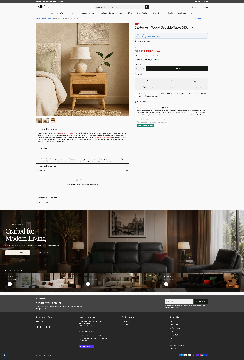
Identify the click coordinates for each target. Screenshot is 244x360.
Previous (198, 18)
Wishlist (125, 325)
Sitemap (172, 342)
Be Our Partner (175, 328)
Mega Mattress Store (177, 345)
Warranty (200, 87)
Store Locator (174, 325)
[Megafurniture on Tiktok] (204, 2)
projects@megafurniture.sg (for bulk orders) (95, 339)
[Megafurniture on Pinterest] (199, 2)
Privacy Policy (174, 335)
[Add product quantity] (143, 68)
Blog (171, 332)
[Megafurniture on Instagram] (201, 2)
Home (38, 18)
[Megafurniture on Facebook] (196, 2)
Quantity (138, 64)
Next (205, 18)
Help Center (126, 321)
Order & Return (142, 101)
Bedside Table (46, 18)
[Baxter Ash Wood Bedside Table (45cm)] (82, 69)
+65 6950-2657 (88, 332)
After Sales (173, 349)
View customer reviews (145, 125)
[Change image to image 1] (39, 120)
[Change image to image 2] (46, 120)
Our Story (173, 321)
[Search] (147, 7)
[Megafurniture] (43, 7)
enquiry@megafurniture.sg (91, 335)
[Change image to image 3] (53, 120)
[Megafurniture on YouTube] (207, 2)
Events (172, 338)
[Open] (4, 355)
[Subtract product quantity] (136, 68)
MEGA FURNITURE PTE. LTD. (50, 355)
